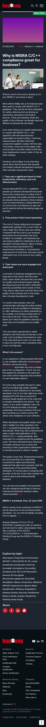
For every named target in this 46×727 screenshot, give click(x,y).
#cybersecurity (9, 571)
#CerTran (30, 565)
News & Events (9, 683)
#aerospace (8, 558)
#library (17, 582)
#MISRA (7, 585)
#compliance (18, 568)
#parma (27, 585)
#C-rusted (32, 561)
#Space (6, 596)
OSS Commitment (33, 690)
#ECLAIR (21, 571)
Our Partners (31, 694)
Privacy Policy (21, 717)
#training (6, 599)
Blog (20, 46)
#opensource (17, 585)
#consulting (30, 568)
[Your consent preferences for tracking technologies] (41, 722)
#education (31, 571)
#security (23, 592)
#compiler (7, 568)
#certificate (8, 565)
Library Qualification (11, 673)
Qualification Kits (9, 663)
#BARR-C (7, 561)
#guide (21, 575)
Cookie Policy (8, 717)
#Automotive (32, 558)
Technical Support (33, 657)
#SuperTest (30, 596)
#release (6, 592)
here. (19, 515)
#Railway (20, 589)
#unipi (14, 599)
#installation (8, 582)
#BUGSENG (18, 561)
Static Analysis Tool (11, 653)
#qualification (9, 589)
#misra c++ (30, 46)
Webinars (6, 687)
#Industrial (29, 578)
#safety (14, 592)
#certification (20, 565)
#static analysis (17, 596)
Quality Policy (35, 717)
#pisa (34, 585)
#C (26, 561)
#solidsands (33, 592)
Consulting (30, 660)
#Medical (37, 582)
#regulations (30, 589)
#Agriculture (20, 558)
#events (6, 575)
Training (29, 664)
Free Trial (39, 13)
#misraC (39, 46)
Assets (28, 687)
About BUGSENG (32, 683)
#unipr (20, 599)
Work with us (31, 697)
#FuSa (14, 575)
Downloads (7, 694)
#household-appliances (13, 578)
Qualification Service (34, 653)
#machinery (27, 582)
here (20, 494)
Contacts (7, 704)
